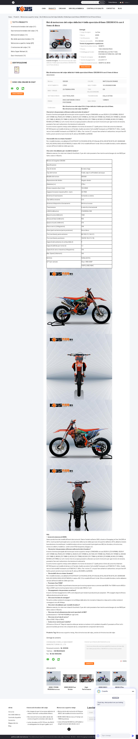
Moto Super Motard (18, 51)
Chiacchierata (85, 66)
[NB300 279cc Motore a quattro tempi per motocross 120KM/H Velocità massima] (119, 678)
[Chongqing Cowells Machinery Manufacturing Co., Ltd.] (24, 9)
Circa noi (62, 8)
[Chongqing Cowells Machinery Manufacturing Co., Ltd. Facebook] (13, 2)
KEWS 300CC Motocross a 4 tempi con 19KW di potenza (103, 688)
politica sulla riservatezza (19, 737)
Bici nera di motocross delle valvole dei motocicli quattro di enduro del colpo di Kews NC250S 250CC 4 (40, 718)
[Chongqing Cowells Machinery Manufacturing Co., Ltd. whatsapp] (18, 88)
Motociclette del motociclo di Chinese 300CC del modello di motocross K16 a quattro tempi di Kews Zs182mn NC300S (71, 713)
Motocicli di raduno (17, 35)
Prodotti (52, 8)
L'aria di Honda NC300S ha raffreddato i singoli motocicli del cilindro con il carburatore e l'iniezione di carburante (70, 723)
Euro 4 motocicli (16, 56)
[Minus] (133, 691)
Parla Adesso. (113, 2)
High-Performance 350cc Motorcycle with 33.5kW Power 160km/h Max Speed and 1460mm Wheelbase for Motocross (87, 688)
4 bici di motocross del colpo (84, 632)
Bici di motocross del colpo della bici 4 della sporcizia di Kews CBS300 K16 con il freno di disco (61, 63)
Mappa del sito (13, 723)
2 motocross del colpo (19, 47)
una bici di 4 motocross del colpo (104, 632)
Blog (120, 8)
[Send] (133, 736)
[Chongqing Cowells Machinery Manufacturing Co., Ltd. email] (13, 88)
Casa (44, 8)
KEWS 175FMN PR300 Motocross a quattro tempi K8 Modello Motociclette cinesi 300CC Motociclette (54, 688)
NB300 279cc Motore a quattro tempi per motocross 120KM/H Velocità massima (119, 688)
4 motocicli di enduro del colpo (22, 27)
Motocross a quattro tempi (29, 17)
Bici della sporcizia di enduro (21, 39)
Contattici (110, 8)
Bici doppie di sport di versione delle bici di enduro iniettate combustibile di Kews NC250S (41, 713)
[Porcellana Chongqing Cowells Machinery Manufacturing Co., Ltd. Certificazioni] (16, 70)
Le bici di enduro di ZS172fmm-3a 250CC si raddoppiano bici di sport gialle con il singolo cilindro (41, 724)
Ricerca (102, 2)
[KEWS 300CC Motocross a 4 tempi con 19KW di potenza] (103, 678)
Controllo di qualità (95, 8)
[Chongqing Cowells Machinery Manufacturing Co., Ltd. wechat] (24, 88)
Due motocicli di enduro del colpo (23, 31)
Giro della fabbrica (76, 8)
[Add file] (98, 736)
